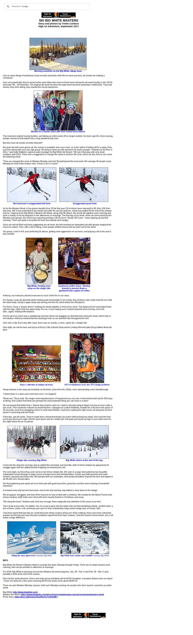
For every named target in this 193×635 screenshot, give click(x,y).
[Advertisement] (124, 71)
